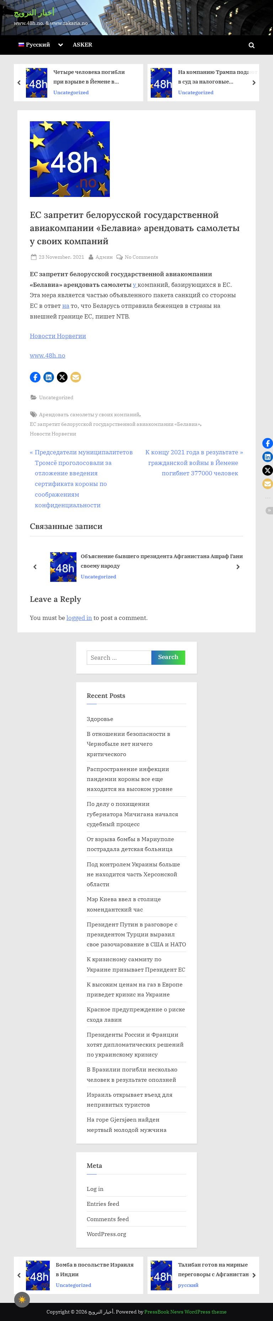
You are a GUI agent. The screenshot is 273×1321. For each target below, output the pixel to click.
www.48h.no (47, 355)
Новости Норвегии (58, 336)
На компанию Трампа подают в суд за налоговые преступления (115, 77)
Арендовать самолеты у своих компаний (89, 414)
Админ (104, 256)
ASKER (82, 44)
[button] (35, 377)
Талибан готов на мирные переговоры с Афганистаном (114, 1269)
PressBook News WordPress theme (185, 1312)
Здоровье (100, 718)
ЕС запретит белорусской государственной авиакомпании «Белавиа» (115, 424)
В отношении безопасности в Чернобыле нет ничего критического (128, 744)
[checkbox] (22, 1299)
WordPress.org (106, 1233)
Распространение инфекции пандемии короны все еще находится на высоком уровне (130, 779)
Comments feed (108, 1219)
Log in (95, 1188)
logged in (79, 618)
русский (85, 1284)
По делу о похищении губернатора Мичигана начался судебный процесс (132, 814)
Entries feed (103, 1203)
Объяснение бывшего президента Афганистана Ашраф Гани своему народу (154, 560)
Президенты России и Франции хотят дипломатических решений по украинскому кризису (135, 1044)
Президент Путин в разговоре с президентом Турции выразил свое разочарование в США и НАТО (136, 934)
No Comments (141, 257)
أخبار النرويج (34, 12)
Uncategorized (93, 92)
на (65, 306)
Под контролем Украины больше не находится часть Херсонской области (133, 874)
